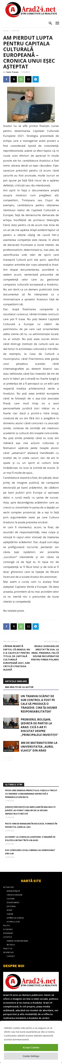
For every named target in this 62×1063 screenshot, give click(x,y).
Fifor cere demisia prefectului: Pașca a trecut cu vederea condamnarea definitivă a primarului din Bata (31, 793)
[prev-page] (5, 759)
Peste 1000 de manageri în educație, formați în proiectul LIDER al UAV (31, 825)
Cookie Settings (31, 1056)
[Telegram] (35, 79)
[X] (13, 79)
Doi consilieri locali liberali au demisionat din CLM (30, 852)
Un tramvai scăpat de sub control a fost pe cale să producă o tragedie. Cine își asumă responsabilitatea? (39, 703)
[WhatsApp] (21, 79)
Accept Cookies (31, 1047)
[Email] (28, 79)
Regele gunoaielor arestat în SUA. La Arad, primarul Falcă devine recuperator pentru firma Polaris (45, 652)
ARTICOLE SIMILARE (16, 681)
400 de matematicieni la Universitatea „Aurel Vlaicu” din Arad (39, 746)
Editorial (15, 30)
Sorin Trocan (12, 72)
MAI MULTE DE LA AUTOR (19, 687)
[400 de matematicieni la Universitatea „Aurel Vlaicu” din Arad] (11, 746)
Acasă (6, 30)
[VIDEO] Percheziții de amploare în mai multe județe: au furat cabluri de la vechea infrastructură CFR (30, 810)
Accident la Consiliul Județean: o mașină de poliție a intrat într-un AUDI (30, 838)
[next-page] (10, 759)
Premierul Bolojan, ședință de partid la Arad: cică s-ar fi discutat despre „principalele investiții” (39, 727)
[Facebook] (6, 79)
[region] (31, 1042)
